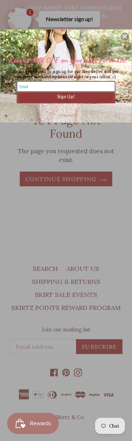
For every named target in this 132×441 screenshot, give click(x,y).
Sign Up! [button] (66, 96)
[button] (124, 36)
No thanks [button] (66, 114)
